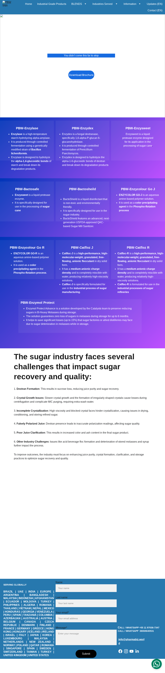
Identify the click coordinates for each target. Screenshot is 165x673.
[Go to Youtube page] (131, 651)
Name (59, 582)
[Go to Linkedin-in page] (137, 651)
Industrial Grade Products (51, 4)
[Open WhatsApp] (156, 664)
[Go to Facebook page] (120, 651)
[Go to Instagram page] (126, 651)
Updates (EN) (154, 4)
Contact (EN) (155, 10)
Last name (62, 597)
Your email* (62, 612)
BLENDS (76, 4)
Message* (61, 627)
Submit (86, 653)
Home (28, 4)
